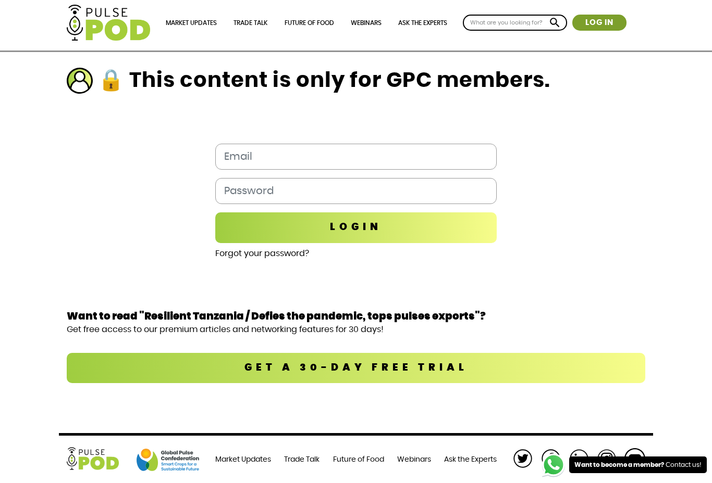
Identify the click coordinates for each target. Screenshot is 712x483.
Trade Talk (250, 23)
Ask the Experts (422, 23)
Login (356, 227)
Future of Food (309, 23)
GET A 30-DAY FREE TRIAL (356, 368)
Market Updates (191, 23)
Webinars (366, 23)
